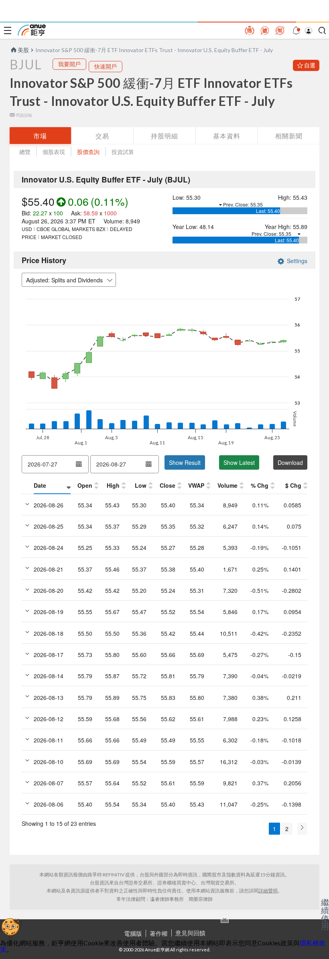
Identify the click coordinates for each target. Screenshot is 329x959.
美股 (23, 50)
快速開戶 (105, 66)
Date (40, 485)
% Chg (259, 485)
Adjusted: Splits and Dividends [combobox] (64, 280)
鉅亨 (32, 30)
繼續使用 (325, 914)
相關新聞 (289, 136)
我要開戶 (69, 64)
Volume (227, 485)
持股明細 (164, 136)
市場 (40, 136)
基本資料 (226, 136)
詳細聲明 (268, 891)
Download (290, 462)
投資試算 (123, 151)
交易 (102, 136)
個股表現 (54, 151)
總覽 (24, 151)
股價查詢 (88, 151)
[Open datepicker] (78, 464)
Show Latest (239, 462)
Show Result (185, 462)
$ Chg (293, 485)
